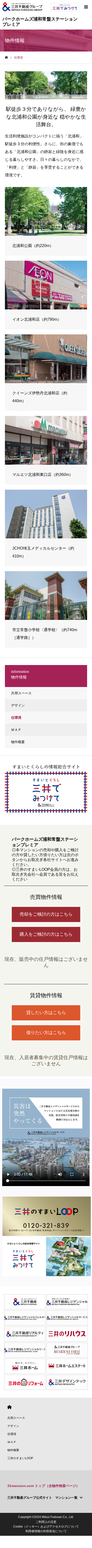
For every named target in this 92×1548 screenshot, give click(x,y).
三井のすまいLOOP (20, 1458)
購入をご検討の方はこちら (46, 934)
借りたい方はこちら (46, 1032)
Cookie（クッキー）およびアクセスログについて (46, 1526)
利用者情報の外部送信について (46, 1531)
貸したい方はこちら (46, 1012)
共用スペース (21, 693)
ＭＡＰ (16, 730)
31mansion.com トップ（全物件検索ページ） (43, 1486)
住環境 (16, 717)
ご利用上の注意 (46, 1522)
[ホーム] (6, 57)
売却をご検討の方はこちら (46, 914)
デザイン (18, 705)
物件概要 (18, 742)
